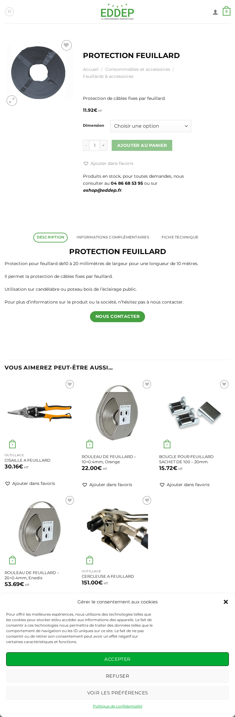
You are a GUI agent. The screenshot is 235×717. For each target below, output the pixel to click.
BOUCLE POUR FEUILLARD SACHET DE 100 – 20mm (186, 459)
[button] (226, 602)
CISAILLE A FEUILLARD (27, 460)
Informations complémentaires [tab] (112, 237)
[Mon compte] (215, 12)
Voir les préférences (117, 693)
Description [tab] (51, 237)
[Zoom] (11, 100)
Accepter (117, 659)
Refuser (117, 676)
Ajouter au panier (142, 145)
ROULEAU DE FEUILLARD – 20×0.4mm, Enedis (32, 575)
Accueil (91, 69)
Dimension (93, 125)
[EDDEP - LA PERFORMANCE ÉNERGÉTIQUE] (118, 12)
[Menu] (9, 11)
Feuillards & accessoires (108, 76)
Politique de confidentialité (117, 706)
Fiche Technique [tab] (180, 237)
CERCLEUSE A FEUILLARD (108, 576)
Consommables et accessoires (137, 69)
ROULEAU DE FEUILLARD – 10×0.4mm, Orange (109, 459)
